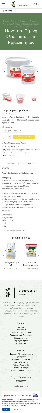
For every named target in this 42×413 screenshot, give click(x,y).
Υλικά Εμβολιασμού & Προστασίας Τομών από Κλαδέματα (21, 25)
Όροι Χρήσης (21, 357)
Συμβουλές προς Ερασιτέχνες (21, 335)
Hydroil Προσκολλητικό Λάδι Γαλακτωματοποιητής (10, 265)
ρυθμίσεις (23, 405)
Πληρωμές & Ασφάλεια (21, 359)
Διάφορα (33, 21)
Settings (15, 409)
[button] (4, 72)
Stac (17, 155)
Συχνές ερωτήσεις (21, 341)
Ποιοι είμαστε (21, 330)
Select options (15, 251)
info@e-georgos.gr (21, 386)
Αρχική (21, 327)
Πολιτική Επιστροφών (21, 368)
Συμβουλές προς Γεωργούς (21, 332)
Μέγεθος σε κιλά (7, 127)
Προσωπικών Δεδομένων (21, 370)
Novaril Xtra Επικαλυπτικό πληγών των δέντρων (31, 265)
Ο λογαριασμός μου (21, 338)
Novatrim (11, 155)
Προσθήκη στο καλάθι (25, 136)
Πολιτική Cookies (21, 362)
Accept (6, 409)
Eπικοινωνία (21, 343)
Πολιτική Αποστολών (21, 365)
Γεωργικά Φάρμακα (19, 21)
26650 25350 (21, 381)
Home (6, 21)
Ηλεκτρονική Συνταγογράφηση (21, 354)
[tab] (10, 163)
